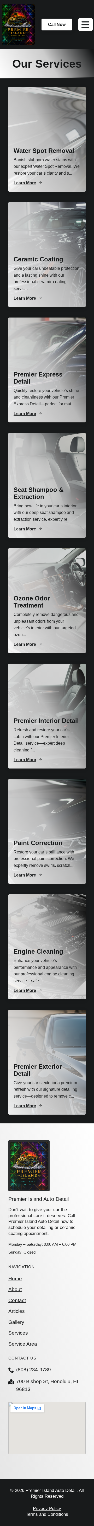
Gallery (16, 1322)
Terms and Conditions (47, 1514)
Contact (17, 1300)
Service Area (22, 1344)
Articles (16, 1311)
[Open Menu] (85, 24)
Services (18, 1333)
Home (15, 1278)
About (15, 1289)
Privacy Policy (47, 1508)
